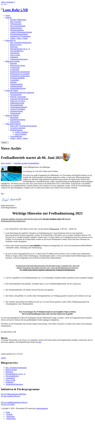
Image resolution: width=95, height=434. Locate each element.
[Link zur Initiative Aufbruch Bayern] (10, 396)
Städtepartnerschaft (17, 103)
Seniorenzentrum (16, 84)
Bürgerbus (14, 47)
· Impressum (10, 416)
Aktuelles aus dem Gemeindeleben (26, 163)
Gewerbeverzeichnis (17, 128)
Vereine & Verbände (17, 109)
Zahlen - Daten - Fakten (19, 38)
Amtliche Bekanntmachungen (21, 32)
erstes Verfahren (21, 134)
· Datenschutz (11, 419)
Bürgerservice (11, 40)
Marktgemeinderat (17, 30)
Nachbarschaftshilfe (17, 78)
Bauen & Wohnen (12, 115)
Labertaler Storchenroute (19, 99)
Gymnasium (14, 70)
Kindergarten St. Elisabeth (19, 74)
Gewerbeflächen (16, 136)
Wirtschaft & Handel (13, 124)
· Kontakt (9, 414)
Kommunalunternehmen (19, 34)
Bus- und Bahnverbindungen (20, 43)
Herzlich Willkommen (18, 20)
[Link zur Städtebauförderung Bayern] (14, 402)
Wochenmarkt (15, 113)
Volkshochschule (16, 86)
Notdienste (14, 57)
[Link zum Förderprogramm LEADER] (8, 404)
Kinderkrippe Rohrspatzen (20, 76)
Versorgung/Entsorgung (19, 59)
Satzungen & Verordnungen (20, 36)
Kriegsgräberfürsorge (18, 88)
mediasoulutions (42, 408)
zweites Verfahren (21, 132)
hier (39, 342)
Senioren (13, 82)
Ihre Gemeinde (15, 22)
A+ (2, 4)
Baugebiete (14, 117)
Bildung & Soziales (13, 61)
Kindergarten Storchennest (20, 72)
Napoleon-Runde (16, 111)
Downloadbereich (16, 51)
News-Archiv (15, 55)
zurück (3, 358)
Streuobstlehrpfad (16, 105)
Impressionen (15, 122)
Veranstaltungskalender (18, 107)
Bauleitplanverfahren (17, 120)
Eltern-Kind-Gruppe (17, 65)
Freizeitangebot (15, 95)
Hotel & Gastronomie (18, 97)
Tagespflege (14, 80)
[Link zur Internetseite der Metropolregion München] (13, 394)
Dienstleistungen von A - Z (20, 49)
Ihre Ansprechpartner (18, 26)
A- (5, 4)
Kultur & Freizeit (12, 90)
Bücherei (13, 63)
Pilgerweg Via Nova (17, 101)
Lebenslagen (14, 53)
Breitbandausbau (16, 130)
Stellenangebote (16, 28)
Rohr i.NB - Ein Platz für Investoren (23, 126)
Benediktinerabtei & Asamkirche (22, 92)
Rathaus (8, 18)
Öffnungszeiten (15, 24)
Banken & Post (15, 45)
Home (8, 15)
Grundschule (15, 67)
